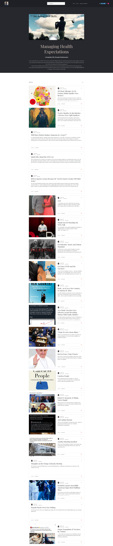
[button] (82, 82)
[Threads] (99, 3)
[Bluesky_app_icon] (103, 3)
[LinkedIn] (101, 3)
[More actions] (82, 88)
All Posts (31, 82)
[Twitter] (104, 3)
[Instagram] (108, 3)
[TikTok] (106, 3)
